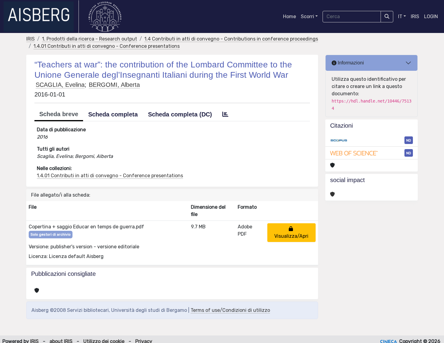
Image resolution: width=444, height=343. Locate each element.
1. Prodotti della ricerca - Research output (89, 39)
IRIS (415, 16)
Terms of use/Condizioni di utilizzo (230, 310)
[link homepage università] (105, 16)
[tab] (225, 114)
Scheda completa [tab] (113, 114)
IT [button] (400, 16)
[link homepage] (41, 16)
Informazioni (350, 62)
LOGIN (431, 16)
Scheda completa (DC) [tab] (180, 114)
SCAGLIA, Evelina (60, 84)
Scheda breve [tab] (58, 114)
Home (289, 16)
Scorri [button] (307, 16)
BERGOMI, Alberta (114, 84)
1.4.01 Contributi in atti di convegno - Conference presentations (107, 46)
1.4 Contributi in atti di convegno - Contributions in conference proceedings (231, 39)
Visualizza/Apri (291, 232)
